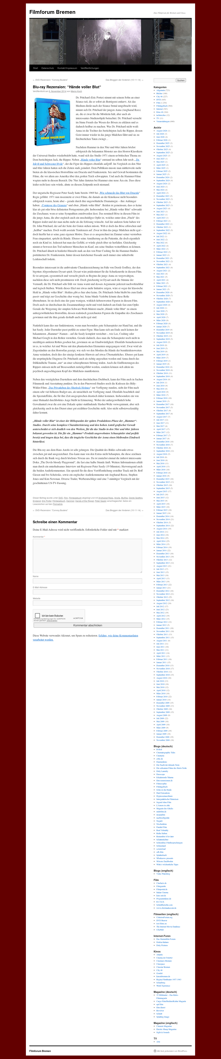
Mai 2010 (160, 687)
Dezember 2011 (162, 628)
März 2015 (160, 506)
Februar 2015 (161, 510)
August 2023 (161, 208)
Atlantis (159, 954)
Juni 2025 (160, 158)
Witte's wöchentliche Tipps (167, 864)
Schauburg (160, 982)
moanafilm (160, 814)
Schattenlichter (162, 839)
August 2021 (161, 270)
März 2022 (160, 248)
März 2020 (160, 320)
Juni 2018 (160, 385)
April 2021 (160, 279)
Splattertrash (161, 855)
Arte (158, 1041)
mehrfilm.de (161, 811)
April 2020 (160, 317)
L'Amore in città (163, 805)
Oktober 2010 (162, 671)
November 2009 (163, 705)
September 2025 (163, 152)
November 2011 (163, 631)
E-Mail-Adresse (40, 587)
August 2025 (161, 155)
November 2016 (163, 444)
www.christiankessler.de (166, 907)
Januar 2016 (161, 475)
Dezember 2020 (162, 292)
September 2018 (163, 376)
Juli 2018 (160, 382)
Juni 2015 (160, 497)
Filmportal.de (161, 889)
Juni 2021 (160, 273)
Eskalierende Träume (164, 777)
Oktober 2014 (162, 522)
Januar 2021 (161, 289)
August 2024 (161, 183)
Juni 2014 (160, 534)
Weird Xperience (163, 985)
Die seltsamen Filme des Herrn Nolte (171, 768)
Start (35, 68)
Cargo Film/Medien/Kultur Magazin (171, 1001)
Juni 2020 (160, 311)
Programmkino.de (163, 898)
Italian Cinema (162, 892)
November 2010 (163, 668)
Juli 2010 (160, 681)
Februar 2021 (161, 286)
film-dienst (160, 1007)
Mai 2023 (160, 214)
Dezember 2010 (162, 665)
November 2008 (163, 740)
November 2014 (163, 519)
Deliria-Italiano (162, 942)
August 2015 (161, 491)
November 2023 (163, 199)
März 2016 (160, 469)
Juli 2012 (160, 606)
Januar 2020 (161, 326)
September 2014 (163, 525)
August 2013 (161, 565)
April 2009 (160, 724)
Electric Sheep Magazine (166, 1029)
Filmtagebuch (75, 497)
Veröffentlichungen (90, 68)
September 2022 (163, 230)
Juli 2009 (160, 718)
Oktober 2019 (162, 335)
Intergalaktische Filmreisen (167, 799)
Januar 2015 (161, 513)
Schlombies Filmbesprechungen (169, 842)
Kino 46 (159, 112)
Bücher (159, 93)
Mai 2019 (160, 351)
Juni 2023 (160, 211)
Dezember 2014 (162, 516)
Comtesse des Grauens (54, 205)
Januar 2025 (161, 174)
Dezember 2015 (162, 478)
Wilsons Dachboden (164, 861)
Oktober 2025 (162, 149)
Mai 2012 (160, 612)
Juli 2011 (160, 643)
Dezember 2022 (162, 223)
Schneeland (161, 845)
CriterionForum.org (164, 917)
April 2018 (160, 391)
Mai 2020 (160, 314)
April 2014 (160, 541)
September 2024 (163, 180)
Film (66, 497)
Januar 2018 (161, 401)
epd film (159, 1004)
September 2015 (163, 488)
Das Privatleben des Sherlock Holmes (69, 387)
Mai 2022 (160, 242)
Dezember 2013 (162, 553)
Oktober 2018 (162, 373)
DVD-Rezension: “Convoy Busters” (50, 79)
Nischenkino (161, 824)
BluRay (124, 497)
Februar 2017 (161, 435)
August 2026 (161, 130)
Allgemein (160, 90)
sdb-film (159, 852)
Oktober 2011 (162, 634)
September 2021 (163, 267)
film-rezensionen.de (164, 780)
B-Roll (159, 749)
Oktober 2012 (162, 597)
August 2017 (161, 416)
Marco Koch (76, 91)
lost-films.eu (161, 923)
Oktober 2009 (162, 708)
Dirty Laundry (162, 771)
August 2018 (161, 379)
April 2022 (160, 245)
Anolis (117, 497)
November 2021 (163, 261)
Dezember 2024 (162, 177)
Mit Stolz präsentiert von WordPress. (172, 1050)
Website (36, 598)
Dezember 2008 (162, 736)
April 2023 (160, 217)
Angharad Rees (105, 497)
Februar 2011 (161, 659)
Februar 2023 (161, 220)
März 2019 (160, 357)
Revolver (160, 1010)
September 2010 (163, 674)
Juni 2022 (160, 239)
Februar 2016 (161, 472)
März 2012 (160, 618)
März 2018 (160, 394)
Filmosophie (161, 783)
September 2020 (163, 301)
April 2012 (160, 615)
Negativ (159, 820)
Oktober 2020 (162, 298)
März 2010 (160, 693)
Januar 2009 (161, 733)
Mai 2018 (160, 388)
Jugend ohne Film (163, 802)
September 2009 (163, 712)
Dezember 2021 (162, 258)
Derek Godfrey (135, 497)
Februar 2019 (161, 360)
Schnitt (159, 1013)
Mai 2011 (160, 649)
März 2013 (160, 581)
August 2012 (161, 603)
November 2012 (163, 593)
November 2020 (163, 295)
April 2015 (160, 503)
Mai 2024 (160, 189)
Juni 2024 (160, 186)
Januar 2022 (161, 255)
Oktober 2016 (162, 447)
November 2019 (163, 332)
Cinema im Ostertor (164, 957)
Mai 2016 (160, 463)
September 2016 (163, 450)
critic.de (159, 758)
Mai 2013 (160, 575)
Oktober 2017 (162, 410)
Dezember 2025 (162, 143)
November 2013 (163, 556)
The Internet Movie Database (168, 926)
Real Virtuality (162, 830)
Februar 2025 (161, 171)
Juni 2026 (160, 136)
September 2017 (163, 413)
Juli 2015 (160, 494)
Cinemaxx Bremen (164, 960)
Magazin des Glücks (164, 808)
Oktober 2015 (162, 485)
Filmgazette (161, 886)
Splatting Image (162, 1016)
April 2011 (160, 653)
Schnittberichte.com (164, 904)
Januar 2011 (161, 662)
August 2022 (161, 233)
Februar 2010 (161, 696)
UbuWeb (160, 929)
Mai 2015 (160, 500)
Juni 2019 (160, 348)
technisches (161, 115)
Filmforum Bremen (52, 11)
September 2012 (163, 600)
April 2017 (160, 429)
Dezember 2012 (162, 590)
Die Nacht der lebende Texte (167, 764)
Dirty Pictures (162, 945)
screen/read (161, 848)
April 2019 (160, 354)
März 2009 (160, 727)
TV (157, 118)
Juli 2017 (160, 419)
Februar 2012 (161, 621)
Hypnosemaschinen (164, 796)
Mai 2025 (160, 161)
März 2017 (160, 432)
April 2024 (160, 192)
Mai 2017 (160, 426)
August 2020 (161, 304)
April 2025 (160, 164)
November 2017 (163, 407)
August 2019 (161, 342)
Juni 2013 (160, 572)
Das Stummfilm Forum (165, 939)
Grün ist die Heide (163, 789)
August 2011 (161, 640)
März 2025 (160, 168)
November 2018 (163, 370)
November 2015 (163, 482)
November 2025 (163, 146)
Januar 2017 (161, 438)
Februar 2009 (161, 730)
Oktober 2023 (162, 202)
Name (36, 576)
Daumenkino (161, 761)
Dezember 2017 (162, 404)
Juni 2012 (160, 609)
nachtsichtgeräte (162, 817)
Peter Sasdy (100, 500)
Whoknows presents (164, 858)
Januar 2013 (161, 587)
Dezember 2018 (162, 366)
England (37, 500)
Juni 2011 (160, 646)
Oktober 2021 (162, 264)
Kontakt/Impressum (67, 68)
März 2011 (160, 656)
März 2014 (160, 544)
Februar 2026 (161, 140)
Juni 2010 (160, 684)
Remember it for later (165, 836)
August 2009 (161, 715)
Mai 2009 (160, 721)
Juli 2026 (160, 133)
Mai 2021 (160, 276)
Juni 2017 (160, 422)
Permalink (58, 503)
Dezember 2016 (162, 441)
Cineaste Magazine (164, 1026)
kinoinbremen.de (163, 976)
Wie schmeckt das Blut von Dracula (119, 192)
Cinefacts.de (161, 883)
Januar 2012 (161, 625)
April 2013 (160, 578)
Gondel (159, 973)
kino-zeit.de (161, 895)
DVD (61, 497)
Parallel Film (161, 827)
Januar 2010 (161, 699)
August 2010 (161, 677)
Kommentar (39, 536)
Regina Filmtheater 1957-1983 (168, 979)
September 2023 (163, 205)
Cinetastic (160, 755)
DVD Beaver (161, 920)
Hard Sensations (163, 792)
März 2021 (160, 283)
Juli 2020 (160, 307)
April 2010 (160, 690)
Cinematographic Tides (165, 752)
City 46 (159, 96)
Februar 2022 (161, 251)
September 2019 (163, 339)
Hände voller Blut (90, 159)
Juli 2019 (160, 345)
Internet (159, 108)
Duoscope (160, 774)
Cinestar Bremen (163, 967)
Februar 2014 (161, 547)
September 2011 (163, 637)
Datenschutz (47, 68)
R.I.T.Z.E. (160, 901)
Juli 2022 (160, 236)
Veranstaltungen (163, 121)
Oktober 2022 (162, 227)
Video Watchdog (163, 873)
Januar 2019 (161, 363)
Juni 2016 (160, 460)
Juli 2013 (160, 569)
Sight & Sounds (163, 1032)
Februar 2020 (161, 323)
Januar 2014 (161, 550)
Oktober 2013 (162, 559)
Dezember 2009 (162, 702)
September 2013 (163, 562)
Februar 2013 (161, 584)
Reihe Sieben (161, 833)
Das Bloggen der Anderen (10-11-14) (124, 79)
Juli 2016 (160, 457)
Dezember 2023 (162, 195)
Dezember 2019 (162, 329)
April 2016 (160, 466)
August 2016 (161, 454)
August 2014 (161, 528)
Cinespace (160, 963)
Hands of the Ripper (84, 500)
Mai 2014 (160, 537)
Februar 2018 (161, 398)
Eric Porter (46, 500)
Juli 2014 (160, 531)
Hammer (70, 500)
